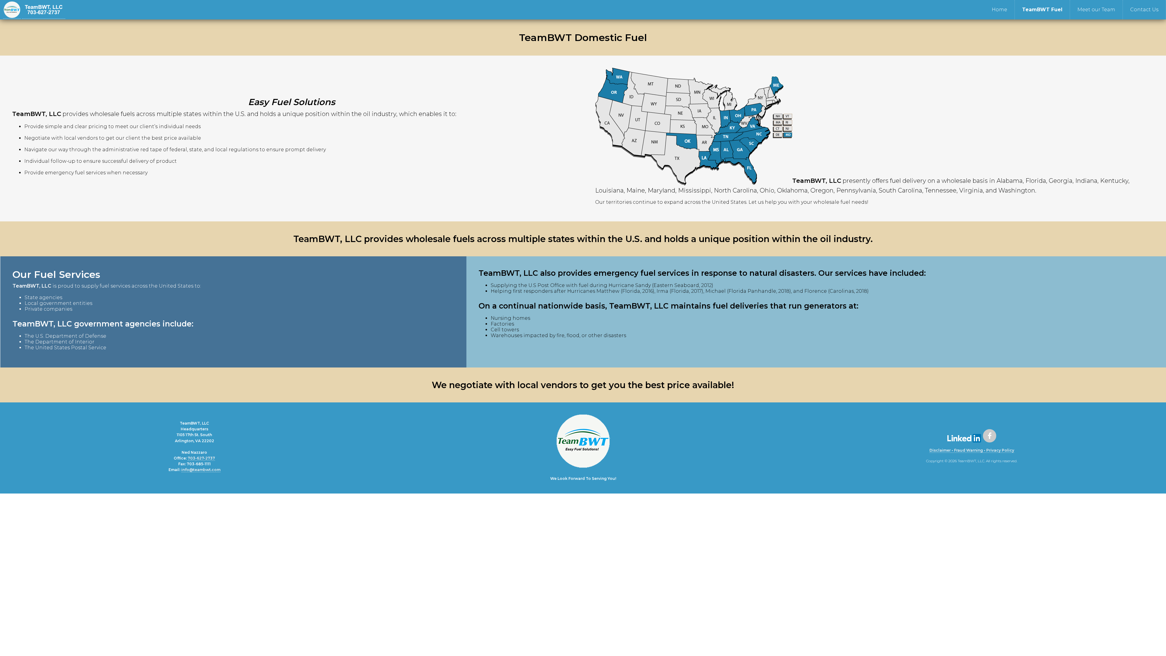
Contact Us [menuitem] (1144, 9)
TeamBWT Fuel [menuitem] (1042, 9)
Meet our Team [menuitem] (1096, 9)
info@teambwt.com (200, 469)
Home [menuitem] (999, 9)
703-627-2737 (201, 458)
